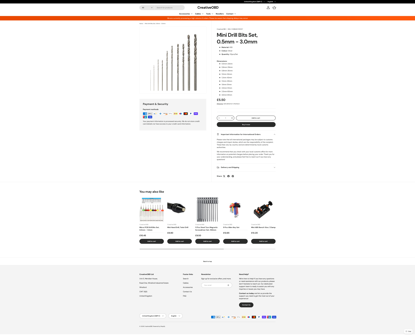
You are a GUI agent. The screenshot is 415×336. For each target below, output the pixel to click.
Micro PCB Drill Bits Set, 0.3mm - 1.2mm (149, 228)
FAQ (184, 296)
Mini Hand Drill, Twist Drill (177, 227)
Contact (229, 14)
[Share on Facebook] (228, 176)
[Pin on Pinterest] (233, 176)
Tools (208, 14)
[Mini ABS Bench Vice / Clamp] (263, 209)
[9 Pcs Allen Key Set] (235, 209)
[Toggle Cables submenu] (202, 13)
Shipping (220, 104)
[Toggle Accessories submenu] (191, 13)
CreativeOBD (221, 29)
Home (141, 23)
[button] (274, 7)
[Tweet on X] (224, 176)
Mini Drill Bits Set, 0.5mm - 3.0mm (155, 23)
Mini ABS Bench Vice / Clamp (263, 227)
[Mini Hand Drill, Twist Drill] (179, 209)
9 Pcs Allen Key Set (231, 227)
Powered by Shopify (159, 326)
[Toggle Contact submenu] (235, 13)
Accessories (184, 14)
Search (185, 278)
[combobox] (162, 7)
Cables (198, 14)
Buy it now (246, 125)
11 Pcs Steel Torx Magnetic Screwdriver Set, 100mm (206, 228)
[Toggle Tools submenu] (212, 13)
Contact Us (187, 291)
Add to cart (256, 118)
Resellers (220, 14)
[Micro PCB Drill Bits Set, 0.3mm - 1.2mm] (151, 209)
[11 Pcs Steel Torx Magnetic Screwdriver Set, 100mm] (207, 209)
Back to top (207, 261)
